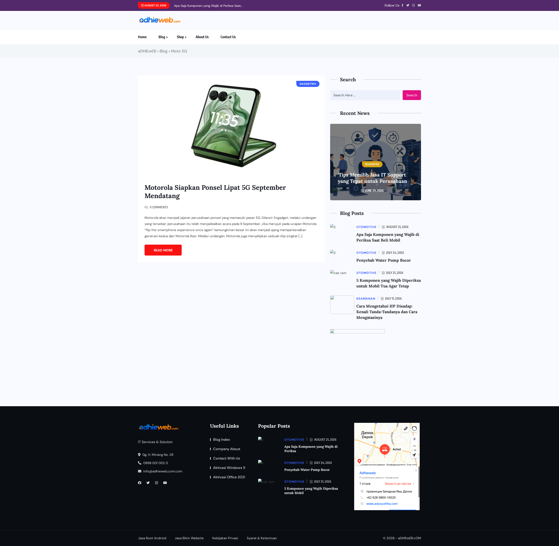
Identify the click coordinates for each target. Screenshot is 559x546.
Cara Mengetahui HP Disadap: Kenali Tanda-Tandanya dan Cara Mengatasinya (386, 312)
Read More (163, 250)
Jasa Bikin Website (189, 538)
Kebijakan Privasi (225, 538)
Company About (226, 449)
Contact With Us (226, 458)
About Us (202, 37)
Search (411, 95)
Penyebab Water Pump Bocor (383, 260)
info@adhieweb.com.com (162, 471)
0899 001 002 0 (155, 463)
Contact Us (228, 37)
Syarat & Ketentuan (262, 538)
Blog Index (221, 439)
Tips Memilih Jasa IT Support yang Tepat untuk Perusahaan (372, 178)
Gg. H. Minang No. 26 (157, 455)
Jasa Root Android (152, 538)
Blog (162, 37)
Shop (180, 37)
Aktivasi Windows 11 (229, 467)
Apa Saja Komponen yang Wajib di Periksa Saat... (208, 6)
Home (142, 37)
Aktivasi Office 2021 (229, 477)
